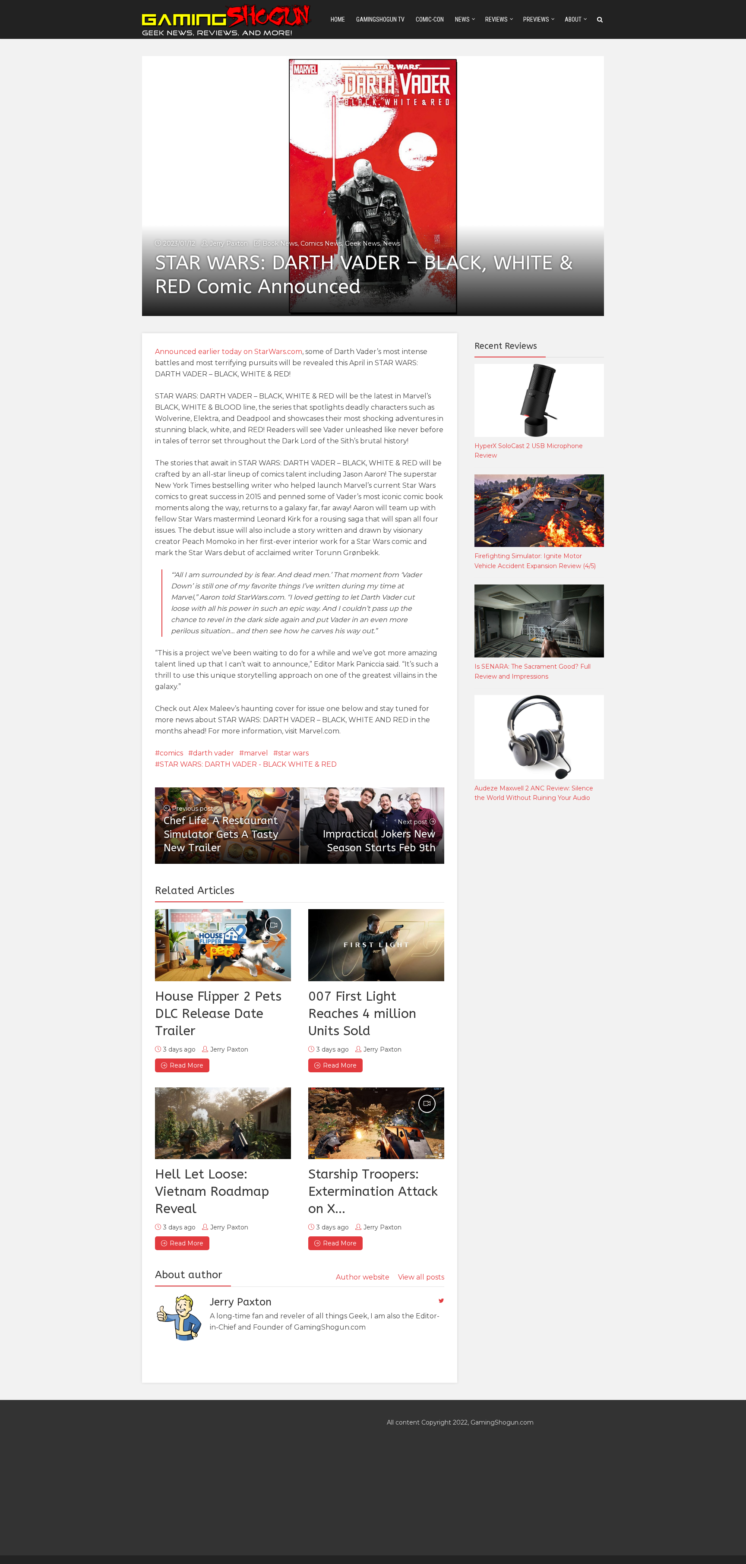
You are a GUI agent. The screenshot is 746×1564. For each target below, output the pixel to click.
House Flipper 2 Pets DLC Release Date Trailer (218, 1014)
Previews (536, 19)
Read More (186, 1065)
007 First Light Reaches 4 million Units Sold (362, 1014)
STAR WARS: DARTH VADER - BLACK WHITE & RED (248, 764)
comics (171, 753)
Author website (362, 1277)
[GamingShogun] (227, 19)
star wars (293, 753)
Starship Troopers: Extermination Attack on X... (373, 1191)
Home (338, 19)
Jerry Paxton (229, 243)
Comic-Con (430, 19)
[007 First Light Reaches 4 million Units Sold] (376, 945)
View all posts (421, 1277)
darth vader (213, 753)
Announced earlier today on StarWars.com (228, 352)
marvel (256, 753)
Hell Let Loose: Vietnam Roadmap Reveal (212, 1191)
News (462, 19)
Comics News (321, 243)
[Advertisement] (539, 952)
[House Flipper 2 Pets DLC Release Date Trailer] (223, 945)
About (573, 19)
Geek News (362, 243)
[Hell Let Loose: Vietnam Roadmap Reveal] (223, 1123)
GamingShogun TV (380, 19)
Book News (279, 243)
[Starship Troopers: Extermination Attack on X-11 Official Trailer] (376, 1123)
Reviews (496, 19)
